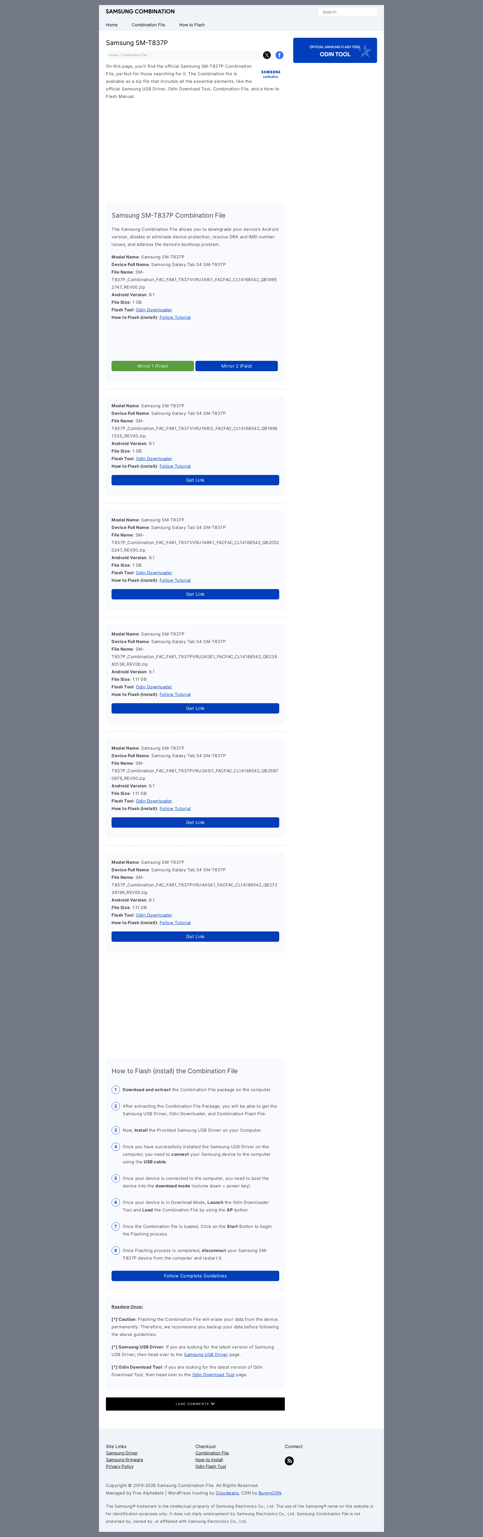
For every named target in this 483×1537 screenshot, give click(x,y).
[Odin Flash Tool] (335, 58)
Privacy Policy (120, 1466)
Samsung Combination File (140, 11)
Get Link (195, 480)
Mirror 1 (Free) (153, 366)
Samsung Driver (122, 1453)
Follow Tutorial (175, 317)
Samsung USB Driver (206, 1354)
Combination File (133, 55)
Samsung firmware (124, 1459)
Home (113, 55)
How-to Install (209, 1459)
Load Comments (193, 1404)
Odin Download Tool (213, 1374)
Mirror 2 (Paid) (236, 366)
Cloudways (227, 1493)
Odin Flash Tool (210, 1466)
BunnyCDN (270, 1493)
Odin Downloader (154, 309)
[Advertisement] (195, 148)
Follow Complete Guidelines (195, 1276)
